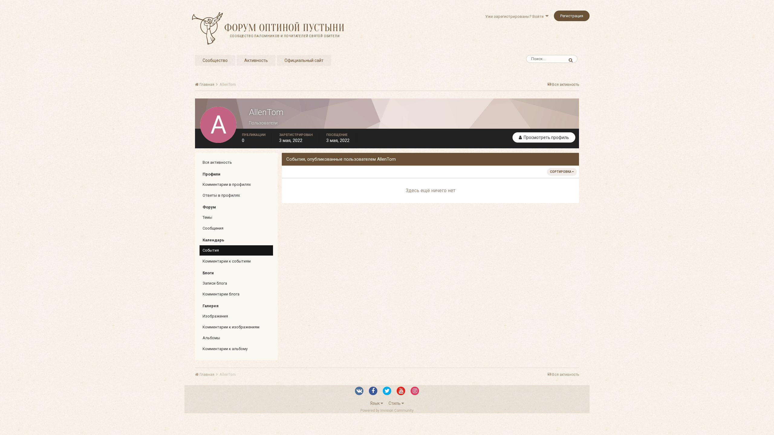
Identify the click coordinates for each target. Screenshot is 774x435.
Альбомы (211, 338)
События (211, 250)
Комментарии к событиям (227, 261)
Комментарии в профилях (227, 184)
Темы (207, 217)
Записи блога (215, 283)
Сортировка (561, 171)
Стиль (395, 403)
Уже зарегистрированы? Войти (515, 16)
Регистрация (571, 16)
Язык (375, 403)
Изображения (215, 316)
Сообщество (215, 60)
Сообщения (213, 228)
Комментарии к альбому (225, 348)
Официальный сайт (304, 60)
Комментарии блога (221, 294)
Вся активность (217, 162)
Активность (256, 60)
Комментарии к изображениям (231, 327)
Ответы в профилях (221, 195)
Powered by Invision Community (387, 410)
